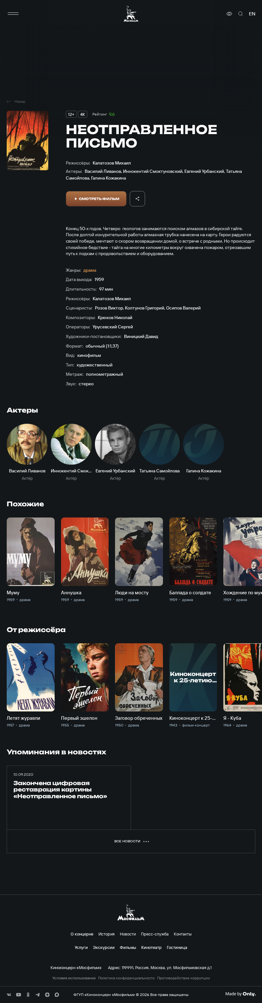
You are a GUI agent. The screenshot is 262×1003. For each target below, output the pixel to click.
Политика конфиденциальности (126, 978)
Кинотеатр (151, 947)
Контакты (183, 933)
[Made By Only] (240, 994)
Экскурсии (104, 947)
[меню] (13, 13)
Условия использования (74, 978)
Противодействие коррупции (183, 978)
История (106, 933)
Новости (128, 933)
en (252, 14)
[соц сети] (9, 994)
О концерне (82, 933)
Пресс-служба (155, 933)
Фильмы (128, 947)
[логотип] (131, 13)
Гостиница (177, 947)
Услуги (81, 947)
